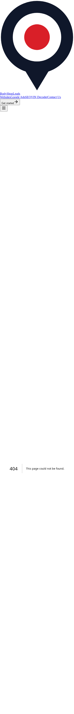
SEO (28, 97)
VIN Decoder (39, 97)
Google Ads (18, 97)
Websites (5, 97)
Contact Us (54, 97)
